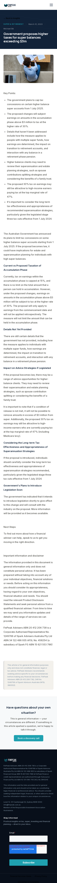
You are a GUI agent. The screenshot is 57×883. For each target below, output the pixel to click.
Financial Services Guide (20, 876)
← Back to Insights (12, 18)
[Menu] (51, 5)
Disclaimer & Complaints (28, 882)
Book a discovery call (28, 738)
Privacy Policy (41, 876)
